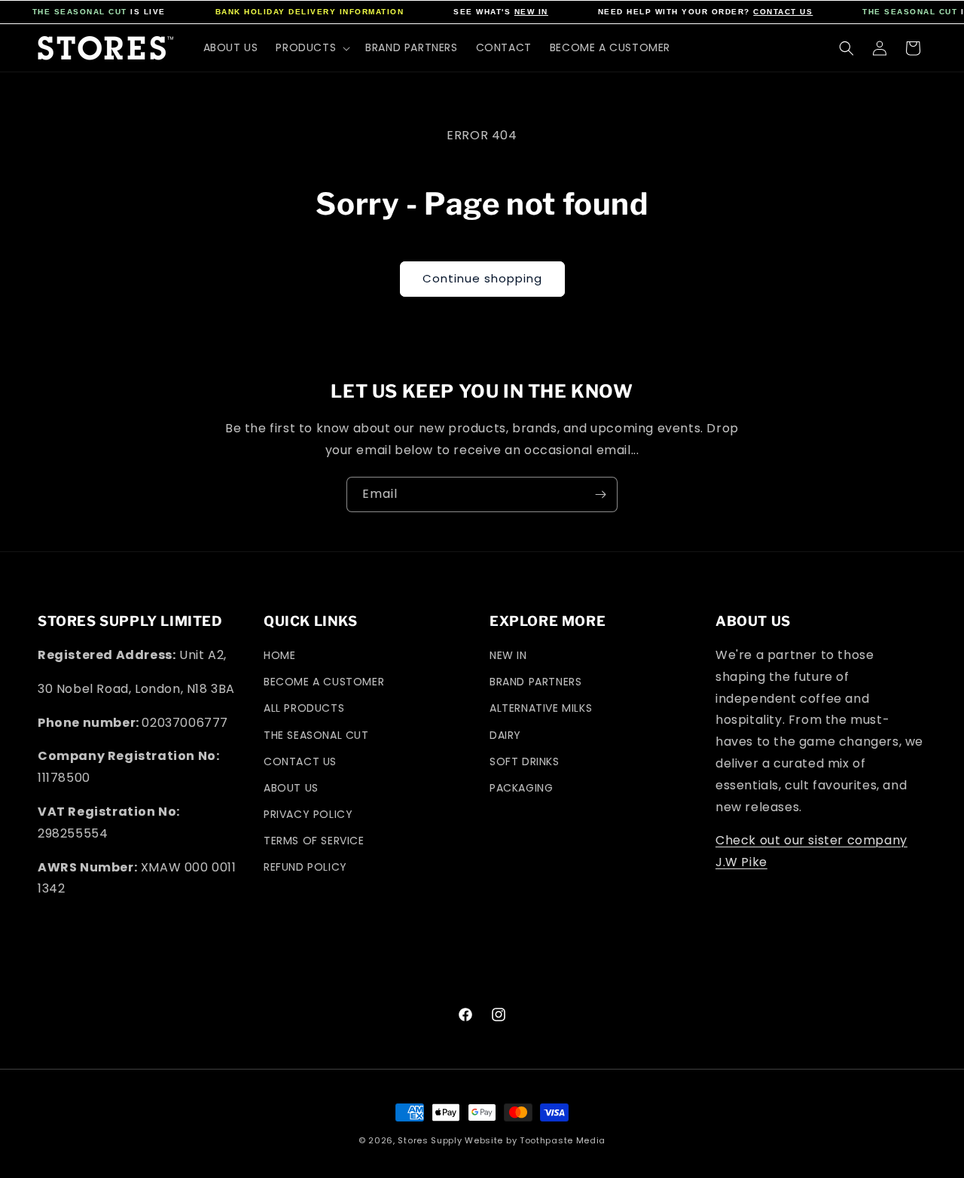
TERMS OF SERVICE (314, 840)
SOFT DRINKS (525, 761)
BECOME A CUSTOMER (324, 681)
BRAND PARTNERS (535, 681)
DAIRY (505, 735)
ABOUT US (291, 787)
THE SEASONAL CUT (79, 12)
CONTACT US (783, 12)
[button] (311, 47)
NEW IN (531, 12)
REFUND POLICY (305, 866)
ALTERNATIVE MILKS (541, 708)
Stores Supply (430, 1140)
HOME (279, 655)
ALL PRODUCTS (304, 708)
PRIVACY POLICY (308, 814)
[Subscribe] (600, 494)
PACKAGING (521, 787)
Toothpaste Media (563, 1140)
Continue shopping (482, 278)
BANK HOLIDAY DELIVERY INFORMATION (309, 12)
